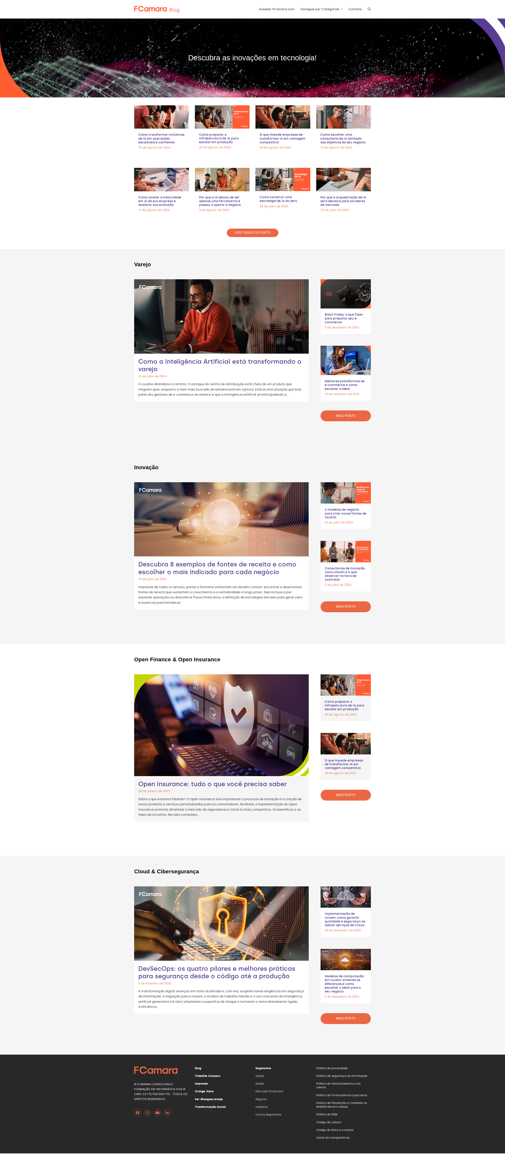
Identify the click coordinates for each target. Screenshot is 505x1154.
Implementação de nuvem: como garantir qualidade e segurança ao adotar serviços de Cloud (345, 919)
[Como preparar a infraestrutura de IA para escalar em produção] (222, 116)
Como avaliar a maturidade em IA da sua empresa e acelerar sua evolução (159, 201)
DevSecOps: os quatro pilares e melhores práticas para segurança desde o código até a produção (216, 972)
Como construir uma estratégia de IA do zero (278, 199)
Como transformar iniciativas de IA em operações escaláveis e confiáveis (161, 138)
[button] (369, 9)
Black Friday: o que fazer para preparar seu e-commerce (344, 318)
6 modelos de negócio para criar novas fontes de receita (345, 513)
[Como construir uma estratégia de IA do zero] (282, 179)
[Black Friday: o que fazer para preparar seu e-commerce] (346, 293)
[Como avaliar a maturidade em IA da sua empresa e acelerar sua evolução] (161, 179)
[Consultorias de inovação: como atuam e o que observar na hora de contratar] (346, 551)
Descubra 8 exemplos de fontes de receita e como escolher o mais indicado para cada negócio (217, 568)
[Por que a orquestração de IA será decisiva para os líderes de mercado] (343, 179)
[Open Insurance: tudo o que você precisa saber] (221, 724)
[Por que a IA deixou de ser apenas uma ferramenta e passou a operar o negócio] (222, 179)
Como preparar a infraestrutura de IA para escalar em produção (218, 138)
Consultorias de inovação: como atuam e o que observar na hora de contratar (345, 574)
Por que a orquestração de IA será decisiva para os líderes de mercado (343, 201)
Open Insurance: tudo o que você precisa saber (212, 784)
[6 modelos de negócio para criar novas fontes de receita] (346, 492)
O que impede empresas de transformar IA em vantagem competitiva (282, 138)
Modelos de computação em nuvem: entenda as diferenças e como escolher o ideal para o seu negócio (344, 983)
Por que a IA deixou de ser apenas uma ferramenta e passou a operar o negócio (220, 201)
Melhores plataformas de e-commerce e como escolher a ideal (345, 385)
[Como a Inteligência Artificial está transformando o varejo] (221, 316)
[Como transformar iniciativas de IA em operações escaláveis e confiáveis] (161, 116)
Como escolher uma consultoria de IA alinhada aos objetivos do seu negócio (343, 138)
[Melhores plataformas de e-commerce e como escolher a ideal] (346, 360)
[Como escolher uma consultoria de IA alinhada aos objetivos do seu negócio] (343, 116)
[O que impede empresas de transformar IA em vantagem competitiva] (282, 116)
